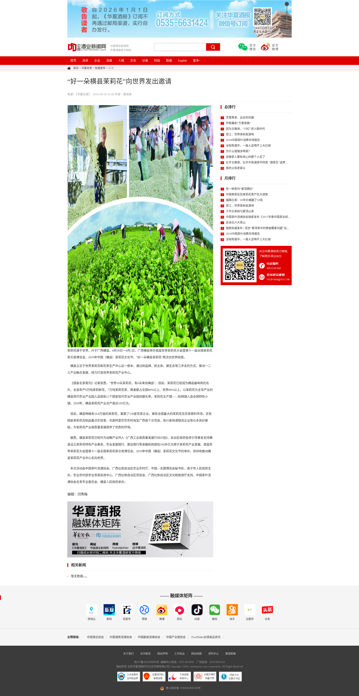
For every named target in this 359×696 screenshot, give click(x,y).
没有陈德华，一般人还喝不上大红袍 (248, 145)
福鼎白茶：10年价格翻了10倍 (244, 200)
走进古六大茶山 (236, 222)
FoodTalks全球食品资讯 (205, 637)
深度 (109, 60)
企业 (97, 60)
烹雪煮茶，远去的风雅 (240, 117)
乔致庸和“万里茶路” (238, 123)
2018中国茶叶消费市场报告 (243, 139)
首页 (73, 60)
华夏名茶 (87, 68)
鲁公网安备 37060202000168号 (183, 688)
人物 (121, 60)
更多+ (197, 60)
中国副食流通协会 (149, 637)
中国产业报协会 (176, 637)
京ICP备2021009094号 (146, 662)
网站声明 (162, 653)
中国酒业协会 (95, 637)
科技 (157, 60)
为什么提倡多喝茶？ (238, 151)
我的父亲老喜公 (236, 168)
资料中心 (213, 653)
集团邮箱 (230, 653)
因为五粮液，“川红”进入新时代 (245, 128)
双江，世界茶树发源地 (240, 134)
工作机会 (179, 653)
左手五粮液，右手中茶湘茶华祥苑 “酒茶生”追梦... (257, 162)
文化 (133, 60)
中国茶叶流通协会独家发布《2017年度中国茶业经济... (259, 216)
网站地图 (196, 653)
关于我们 (128, 653)
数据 (169, 60)
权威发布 (100, 68)
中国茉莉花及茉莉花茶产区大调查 (247, 194)
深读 (85, 60)
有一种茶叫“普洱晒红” (240, 188)
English (182, 60)
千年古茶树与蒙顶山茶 (240, 211)
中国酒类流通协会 (121, 637)
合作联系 (145, 653)
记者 (145, 60)
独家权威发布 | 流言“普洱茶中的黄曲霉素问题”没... (257, 228)
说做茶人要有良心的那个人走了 (245, 156)
